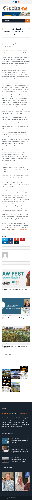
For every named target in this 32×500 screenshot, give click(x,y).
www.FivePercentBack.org (20, 229)
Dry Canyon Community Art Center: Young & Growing (18, 460)
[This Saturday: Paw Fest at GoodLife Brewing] (16, 279)
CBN (5, 39)
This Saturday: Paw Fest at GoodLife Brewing (16, 289)
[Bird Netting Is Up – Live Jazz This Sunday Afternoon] (16, 335)
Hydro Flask (5, 51)
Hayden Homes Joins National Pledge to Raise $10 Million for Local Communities (19, 451)
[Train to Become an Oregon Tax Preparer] (16, 307)
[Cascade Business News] (16, 7)
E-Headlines (27, 39)
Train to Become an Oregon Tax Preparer (15, 318)
